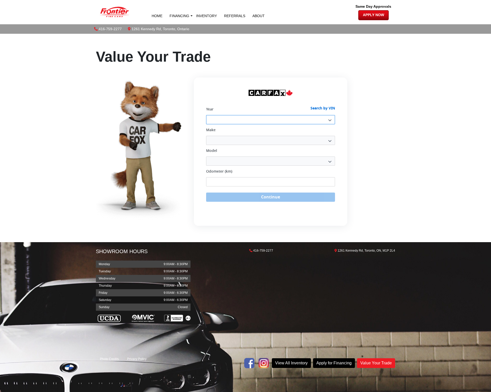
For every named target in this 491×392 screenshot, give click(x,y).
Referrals (234, 16)
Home (157, 16)
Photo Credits (109, 359)
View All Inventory (291, 363)
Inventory (206, 16)
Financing (179, 16)
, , (160, 29)
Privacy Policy (137, 359)
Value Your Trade (376, 363)
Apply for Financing (334, 363)
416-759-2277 (110, 29)
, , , (366, 250)
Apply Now (373, 15)
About (258, 16)
